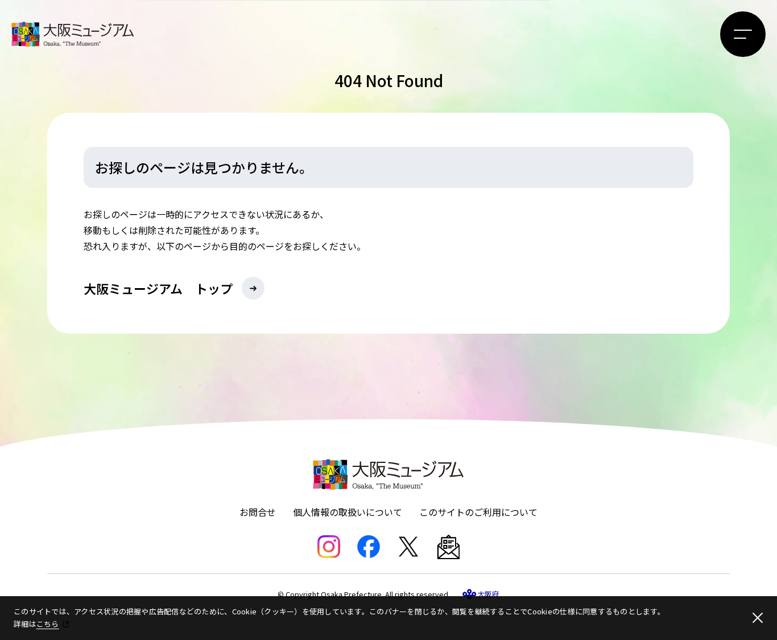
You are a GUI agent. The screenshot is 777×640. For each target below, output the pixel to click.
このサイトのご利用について (478, 512)
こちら (47, 623)
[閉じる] (757, 617)
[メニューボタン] (743, 34)
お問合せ (257, 512)
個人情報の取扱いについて (347, 512)
